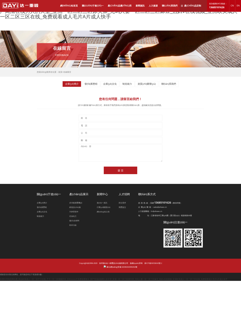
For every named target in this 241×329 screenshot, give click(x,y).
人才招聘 (124, 194)
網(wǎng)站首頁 (69, 5)
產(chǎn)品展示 (78, 194)
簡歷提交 (122, 207)
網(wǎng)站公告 (103, 211)
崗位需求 (122, 202)
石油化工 (73, 216)
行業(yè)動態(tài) (103, 207)
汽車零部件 (73, 211)
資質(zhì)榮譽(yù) (147, 84)
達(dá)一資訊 (102, 202)
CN (232, 5)
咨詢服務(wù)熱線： (218, 5)
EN (238, 5)
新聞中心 (102, 194)
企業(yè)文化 (110, 84)
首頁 (60, 72)
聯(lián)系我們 (170, 5)
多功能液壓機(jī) (75, 202)
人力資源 (153, 5)
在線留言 (67, 72)
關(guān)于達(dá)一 (93, 5)
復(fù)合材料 (74, 220)
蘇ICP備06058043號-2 (153, 263)
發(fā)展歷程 (91, 84)
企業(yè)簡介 (72, 84)
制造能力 (127, 84)
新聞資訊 (140, 5)
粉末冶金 (73, 225)
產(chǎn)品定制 (192, 5)
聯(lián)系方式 (147, 194)
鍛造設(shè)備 (75, 207)
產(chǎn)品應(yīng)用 (120, 5)
